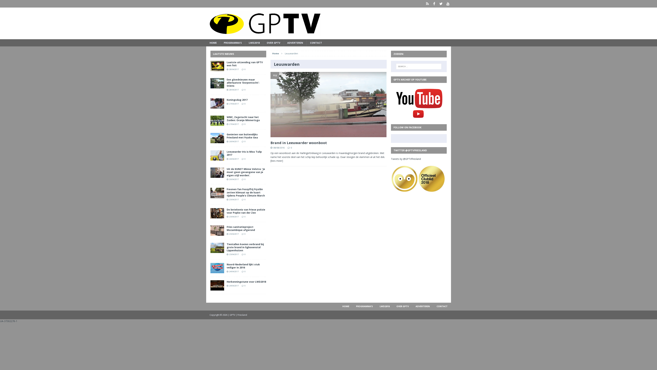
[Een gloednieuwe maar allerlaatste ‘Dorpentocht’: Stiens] (217, 86)
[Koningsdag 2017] (217, 106)
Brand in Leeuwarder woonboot (298, 142)
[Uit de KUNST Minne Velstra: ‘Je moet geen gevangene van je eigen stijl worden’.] (217, 175)
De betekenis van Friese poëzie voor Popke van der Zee (246, 211)
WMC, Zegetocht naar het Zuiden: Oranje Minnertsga (243, 118)
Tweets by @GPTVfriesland (406, 159)
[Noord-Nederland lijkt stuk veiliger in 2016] (217, 271)
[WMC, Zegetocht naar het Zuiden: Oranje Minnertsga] (217, 124)
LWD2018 (254, 42)
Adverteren (295, 42)
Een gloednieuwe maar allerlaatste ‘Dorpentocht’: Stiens (243, 82)
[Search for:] (419, 66)
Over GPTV (273, 42)
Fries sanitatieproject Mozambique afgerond (241, 228)
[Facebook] (434, 4)
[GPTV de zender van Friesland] (328, 23)
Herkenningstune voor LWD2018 (246, 281)
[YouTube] (448, 4)
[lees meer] (276, 160)
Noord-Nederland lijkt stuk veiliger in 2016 (243, 266)
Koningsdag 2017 (237, 99)
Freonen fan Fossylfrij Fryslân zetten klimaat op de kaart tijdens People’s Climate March (246, 192)
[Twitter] (441, 4)
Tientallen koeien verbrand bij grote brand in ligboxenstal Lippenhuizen (245, 247)
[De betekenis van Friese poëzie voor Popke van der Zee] (217, 216)
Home (213, 42)
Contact (316, 42)
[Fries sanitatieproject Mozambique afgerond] (217, 233)
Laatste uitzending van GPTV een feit (245, 64)
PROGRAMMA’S (233, 42)
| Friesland (241, 314)
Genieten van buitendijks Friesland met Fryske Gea (242, 136)
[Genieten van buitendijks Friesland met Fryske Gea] (217, 141)
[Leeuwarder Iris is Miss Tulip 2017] (217, 158)
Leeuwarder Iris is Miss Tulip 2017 (244, 153)
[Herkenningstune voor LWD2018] (217, 288)
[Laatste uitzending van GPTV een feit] (217, 69)
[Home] (427, 4)
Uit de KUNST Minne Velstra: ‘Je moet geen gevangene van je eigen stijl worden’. (246, 172)
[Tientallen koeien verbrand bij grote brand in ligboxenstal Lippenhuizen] (217, 251)
